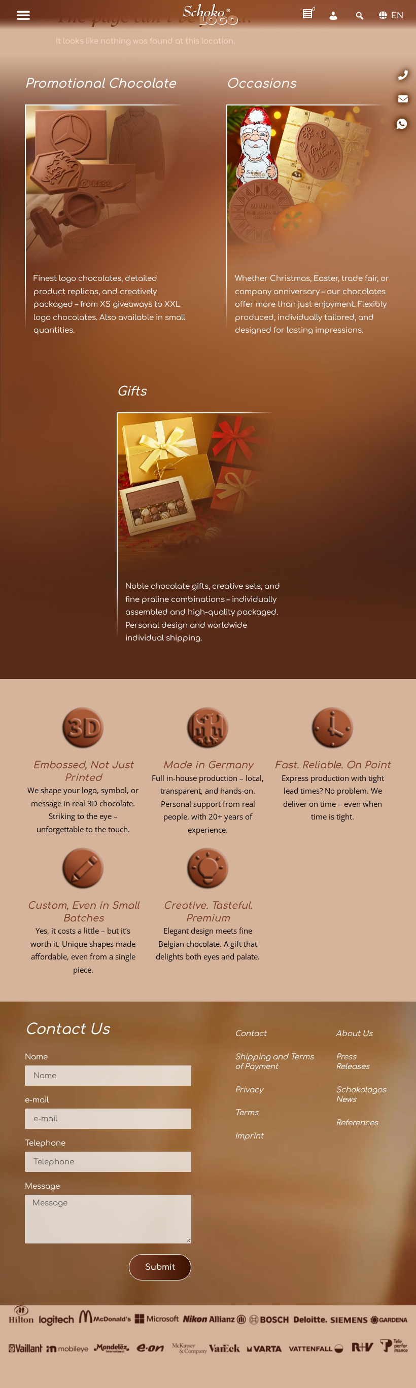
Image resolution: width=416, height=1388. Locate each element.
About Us (354, 1033)
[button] (23, 14)
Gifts (131, 391)
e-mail (37, 1100)
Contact (250, 1033)
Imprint (249, 1136)
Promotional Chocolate (100, 84)
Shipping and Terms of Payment (274, 1062)
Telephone (45, 1144)
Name (36, 1057)
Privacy (249, 1090)
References (357, 1123)
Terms (246, 1113)
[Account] (333, 15)
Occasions (261, 84)
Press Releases (352, 1062)
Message (42, 1187)
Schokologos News (361, 1095)
